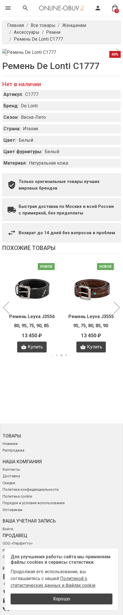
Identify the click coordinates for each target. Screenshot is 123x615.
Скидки (9, 483)
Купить (35, 347)
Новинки (10, 443)
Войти (8, 529)
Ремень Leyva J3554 (91, 316)
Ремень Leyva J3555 (32, 316)
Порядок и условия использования (34, 503)
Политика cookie (17, 496)
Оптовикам (12, 510)
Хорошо (61, 599)
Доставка (11, 476)
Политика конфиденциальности (31, 489)
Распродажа (13, 450)
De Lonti (29, 106)
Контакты (11, 469)
